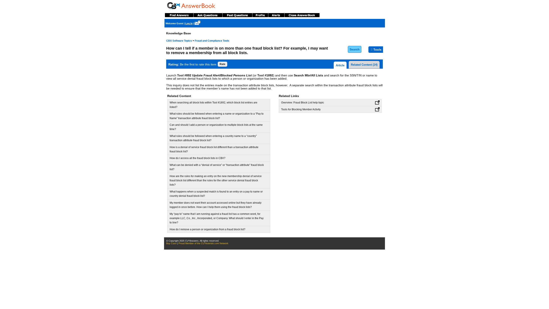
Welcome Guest (174, 23)
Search (355, 49)
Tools (377, 49)
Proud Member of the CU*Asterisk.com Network (203, 243)
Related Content (364, 64)
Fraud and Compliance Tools (212, 40)
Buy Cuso (171, 243)
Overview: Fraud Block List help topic (302, 102)
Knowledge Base (178, 33)
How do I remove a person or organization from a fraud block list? (207, 229)
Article (340, 65)
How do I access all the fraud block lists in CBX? (197, 158)
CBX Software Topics (179, 40)
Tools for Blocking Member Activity (301, 109)
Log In (189, 23)
